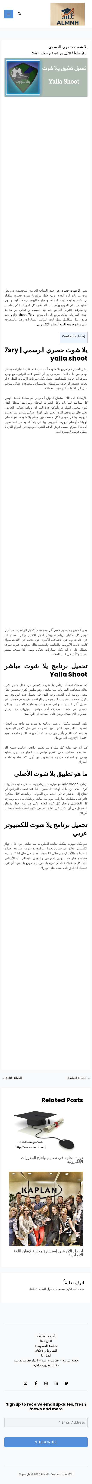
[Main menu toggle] (8, 14)
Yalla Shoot (69, 784)
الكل (68, 53)
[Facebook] (36, 1383)
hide (81, 336)
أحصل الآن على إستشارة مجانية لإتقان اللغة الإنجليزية (48, 1253)
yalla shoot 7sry (22, 315)
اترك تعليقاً (81, 53)
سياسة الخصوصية (46, 1346)
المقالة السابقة (79, 1078)
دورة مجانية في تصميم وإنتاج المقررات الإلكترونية (52, 1159)
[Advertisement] (46, 148)
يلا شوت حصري (71, 291)
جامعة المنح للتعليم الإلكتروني (55, 324)
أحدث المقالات (46, 1336)
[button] (19, 14)
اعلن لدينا (46, 1341)
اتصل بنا (46, 1356)
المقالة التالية (12, 1078)
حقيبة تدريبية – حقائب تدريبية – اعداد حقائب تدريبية (46, 1360)
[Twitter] (66, 1383)
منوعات (59, 53)
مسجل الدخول (56, 1289)
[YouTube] (25, 1383)
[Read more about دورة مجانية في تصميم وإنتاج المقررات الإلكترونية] (46, 1131)
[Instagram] (46, 1383)
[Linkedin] (56, 1383)
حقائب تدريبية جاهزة (46, 1365)
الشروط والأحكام (46, 1351)
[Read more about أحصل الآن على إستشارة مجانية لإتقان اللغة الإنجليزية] (46, 1209)
